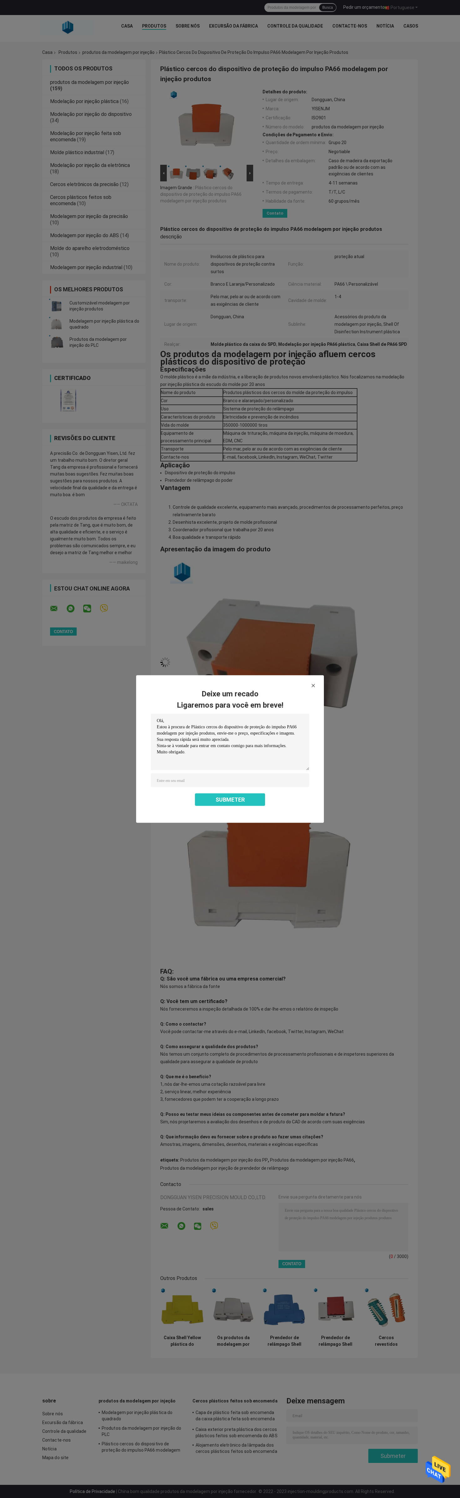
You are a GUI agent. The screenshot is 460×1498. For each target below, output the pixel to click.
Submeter (230, 799)
